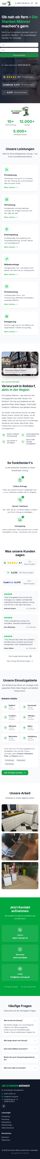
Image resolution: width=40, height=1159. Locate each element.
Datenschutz (6, 1140)
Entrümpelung (6, 1122)
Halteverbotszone (8, 1128)
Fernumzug (5, 1119)
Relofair (26, 1153)
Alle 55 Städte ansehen (13, 773)
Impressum (5, 1137)
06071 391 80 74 (23, 3)
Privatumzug (6, 1116)
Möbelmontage (7, 1125)
